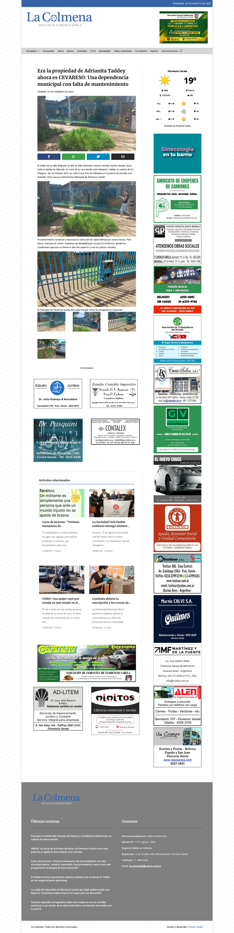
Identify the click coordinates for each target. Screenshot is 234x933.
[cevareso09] (51, 349)
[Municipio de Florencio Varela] (177, 153)
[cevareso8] (87, 322)
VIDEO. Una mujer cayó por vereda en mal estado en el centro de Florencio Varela (60, 603)
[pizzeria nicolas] (177, 290)
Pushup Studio (195, 926)
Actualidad (31, 51)
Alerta (61, 51)
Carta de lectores (169, 51)
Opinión (154, 51)
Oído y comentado (123, 51)
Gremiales (82, 51)
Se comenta (141, 51)
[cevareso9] (122, 322)
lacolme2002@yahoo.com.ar (145, 866)
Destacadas (48, 51)
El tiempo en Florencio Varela (177, 126)
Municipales (105, 51)
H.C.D (93, 51)
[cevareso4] (51, 322)
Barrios (70, 51)
